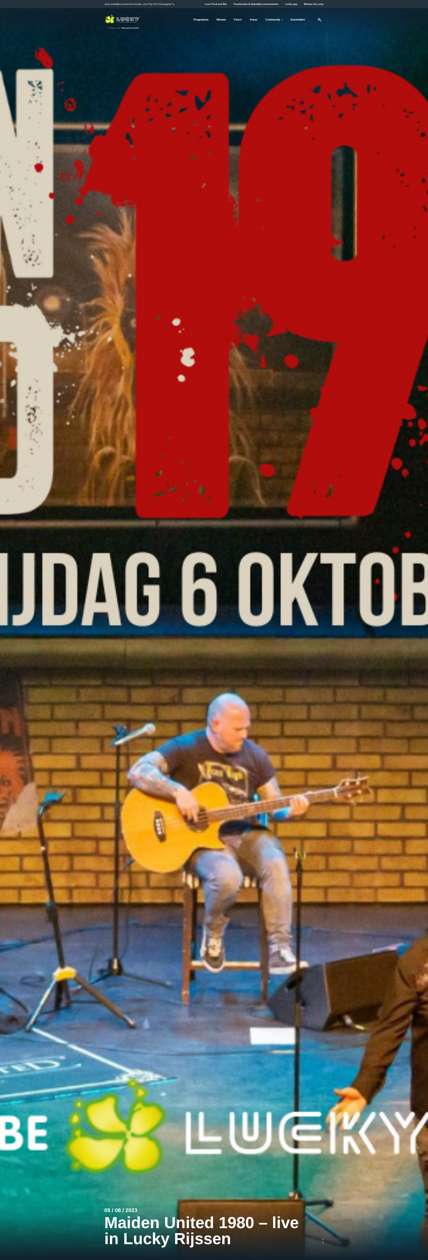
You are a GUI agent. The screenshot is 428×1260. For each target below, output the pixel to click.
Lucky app (291, 4)
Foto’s (238, 19)
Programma (201, 19)
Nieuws (221, 19)
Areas (253, 19)
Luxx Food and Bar (216, 4)
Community (272, 19)
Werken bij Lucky (314, 4)
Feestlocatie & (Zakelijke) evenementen (256, 4)
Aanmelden (297, 19)
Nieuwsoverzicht (130, 28)
